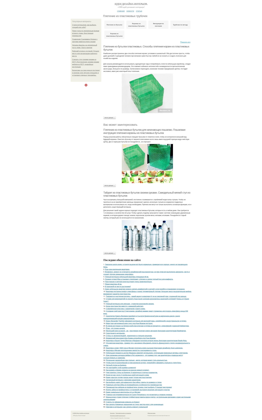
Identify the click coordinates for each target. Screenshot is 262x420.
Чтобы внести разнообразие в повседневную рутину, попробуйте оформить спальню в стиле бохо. (143, 362)
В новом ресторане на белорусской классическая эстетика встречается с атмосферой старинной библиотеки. (147, 326)
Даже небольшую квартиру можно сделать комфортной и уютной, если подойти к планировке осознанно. (145, 289)
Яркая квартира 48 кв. (113, 284)
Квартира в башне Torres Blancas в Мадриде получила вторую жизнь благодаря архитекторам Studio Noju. (146, 340)
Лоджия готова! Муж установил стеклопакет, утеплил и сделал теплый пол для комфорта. (139, 279)
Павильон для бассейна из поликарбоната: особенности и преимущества (134, 385)
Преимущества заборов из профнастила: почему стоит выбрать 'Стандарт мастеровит (139, 387)
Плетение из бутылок (114, 25)
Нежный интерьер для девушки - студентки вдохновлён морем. (130, 304)
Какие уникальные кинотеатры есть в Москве (123, 392)
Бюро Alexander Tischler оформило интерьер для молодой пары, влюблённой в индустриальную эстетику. (146, 321)
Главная (121, 10)
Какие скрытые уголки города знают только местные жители (129, 377)
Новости (130, 10)
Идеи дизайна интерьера (131, 4)
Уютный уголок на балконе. (116, 365)
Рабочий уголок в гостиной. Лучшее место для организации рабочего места (85, 53)
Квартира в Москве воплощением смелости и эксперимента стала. (131, 350)
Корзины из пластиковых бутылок (136, 24)
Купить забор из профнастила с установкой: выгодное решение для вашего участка (138, 389)
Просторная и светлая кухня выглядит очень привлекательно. (128, 281)
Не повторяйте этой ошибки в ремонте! (121, 367)
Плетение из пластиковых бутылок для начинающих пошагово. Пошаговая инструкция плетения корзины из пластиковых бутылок (144, 131)
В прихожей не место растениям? (118, 286)
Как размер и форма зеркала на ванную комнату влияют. (127, 370)
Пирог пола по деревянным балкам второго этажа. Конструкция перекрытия (85, 33)
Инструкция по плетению (158, 24)
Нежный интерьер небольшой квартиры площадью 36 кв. (127, 276)
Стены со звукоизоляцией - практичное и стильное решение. (129, 335)
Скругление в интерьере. (115, 333)
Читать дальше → (109, 117)
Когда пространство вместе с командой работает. (125, 306)
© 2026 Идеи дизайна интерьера (81, 413)
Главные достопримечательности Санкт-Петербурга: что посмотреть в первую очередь (139, 394)
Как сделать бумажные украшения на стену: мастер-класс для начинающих (134, 404)
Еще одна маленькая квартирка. (117, 269)
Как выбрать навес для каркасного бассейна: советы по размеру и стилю (133, 382)
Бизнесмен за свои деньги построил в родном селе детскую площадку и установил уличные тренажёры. (86, 72)
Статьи (139, 10)
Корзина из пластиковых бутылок (114, 34)
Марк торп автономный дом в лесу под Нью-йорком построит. (129, 323)
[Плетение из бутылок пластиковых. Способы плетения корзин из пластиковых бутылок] (147, 93)
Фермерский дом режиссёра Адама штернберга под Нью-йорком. (131, 338)
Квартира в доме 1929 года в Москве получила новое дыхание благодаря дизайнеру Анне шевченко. (144, 348)
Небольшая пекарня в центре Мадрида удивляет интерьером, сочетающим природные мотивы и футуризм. (147, 353)
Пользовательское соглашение (123, 413)
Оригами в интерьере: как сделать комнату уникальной (127, 407)
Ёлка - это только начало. (115, 328)
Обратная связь (151, 413)
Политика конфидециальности (117, 415)
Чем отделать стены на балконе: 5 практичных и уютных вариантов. (132, 372)
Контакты (112, 413)
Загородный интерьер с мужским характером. (123, 380)
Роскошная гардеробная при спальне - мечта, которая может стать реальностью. (136, 360)
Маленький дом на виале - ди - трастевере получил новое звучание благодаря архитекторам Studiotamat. (146, 331)
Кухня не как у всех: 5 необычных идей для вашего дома (127, 375)
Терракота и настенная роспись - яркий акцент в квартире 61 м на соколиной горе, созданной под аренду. (146, 296)
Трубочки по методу (180, 25)
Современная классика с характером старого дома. (125, 308)
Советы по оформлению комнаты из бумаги (122, 402)
